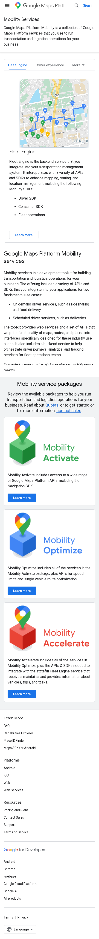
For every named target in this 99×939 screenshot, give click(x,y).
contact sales (68, 410)
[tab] (17, 64)
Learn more (24, 235)
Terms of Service (16, 832)
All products (12, 898)
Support (9, 825)
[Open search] (76, 5)
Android (9, 768)
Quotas (51, 405)
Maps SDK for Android (20, 748)
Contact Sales (14, 817)
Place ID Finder (14, 740)
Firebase (10, 876)
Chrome (9, 869)
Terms (8, 917)
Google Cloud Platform (20, 884)
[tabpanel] (49, 158)
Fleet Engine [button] (17, 65)
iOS (6, 775)
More (76, 65)
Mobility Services (21, 19)
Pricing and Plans (16, 810)
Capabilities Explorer (18, 733)
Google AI (10, 891)
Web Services (13, 790)
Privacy (22, 917)
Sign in (88, 5)
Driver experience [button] (49, 65)
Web (7, 783)
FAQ (7, 726)
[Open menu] (7, 5)
